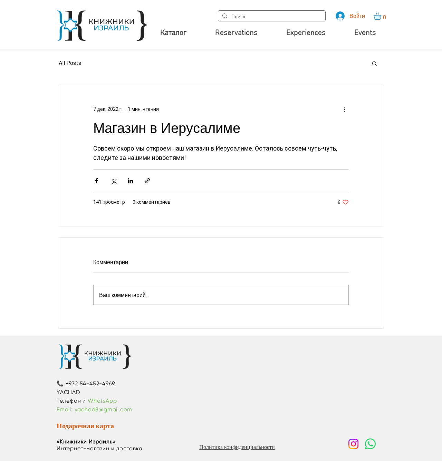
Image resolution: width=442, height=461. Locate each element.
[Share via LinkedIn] (130, 180)
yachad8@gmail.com (104, 409)
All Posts (70, 63)
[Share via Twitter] (113, 180)
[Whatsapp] (370, 444)
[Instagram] (353, 444)
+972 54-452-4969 (90, 383)
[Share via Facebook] (96, 180)
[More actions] (344, 109)
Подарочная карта (85, 425)
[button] (382, 16)
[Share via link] (147, 180)
